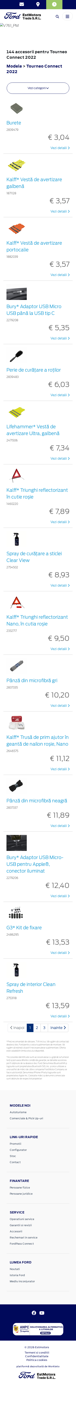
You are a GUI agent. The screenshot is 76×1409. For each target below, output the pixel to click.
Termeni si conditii (37, 1353)
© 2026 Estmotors (37, 1347)
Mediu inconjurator (22, 1281)
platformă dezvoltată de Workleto (38, 1366)
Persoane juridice (21, 1194)
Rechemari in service (23, 1237)
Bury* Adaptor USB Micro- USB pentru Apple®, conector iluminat (34, 864)
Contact (15, 1162)
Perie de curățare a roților (33, 370)
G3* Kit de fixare (24, 927)
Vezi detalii (59, 148)
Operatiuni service (22, 1219)
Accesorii (16, 1231)
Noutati (15, 1269)
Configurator (18, 1150)
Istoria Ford (17, 1275)
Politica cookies (36, 1360)
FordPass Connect (22, 1244)
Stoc (13, 1156)
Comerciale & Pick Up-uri (26, 1118)
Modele (14, 66)
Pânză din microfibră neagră (36, 800)
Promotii (15, 1144)
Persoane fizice (20, 1188)
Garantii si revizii (21, 1225)
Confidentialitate (36, 1356)
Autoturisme (18, 1112)
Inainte (56, 1028)
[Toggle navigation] (67, 16)
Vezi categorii (37, 88)
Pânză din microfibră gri (31, 680)
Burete (13, 123)
